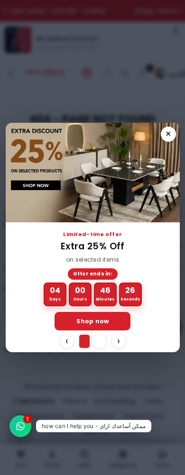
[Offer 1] (84, 341)
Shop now (92, 321)
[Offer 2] (99, 341)
